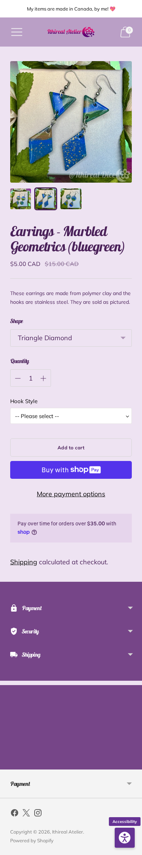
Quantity (19, 361)
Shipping (23, 562)
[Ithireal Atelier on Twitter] (26, 814)
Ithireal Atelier (67, 832)
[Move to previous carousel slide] (10, 763)
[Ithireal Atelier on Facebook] (14, 814)
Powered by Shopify (32, 840)
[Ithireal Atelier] (71, 32)
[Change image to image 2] (45, 198)
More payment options (71, 494)
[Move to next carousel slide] (132, 763)
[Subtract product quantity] (18, 378)
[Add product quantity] (43, 378)
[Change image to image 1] (20, 198)
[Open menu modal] (17, 32)
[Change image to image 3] (70, 198)
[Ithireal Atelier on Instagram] (37, 814)
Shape (16, 321)
